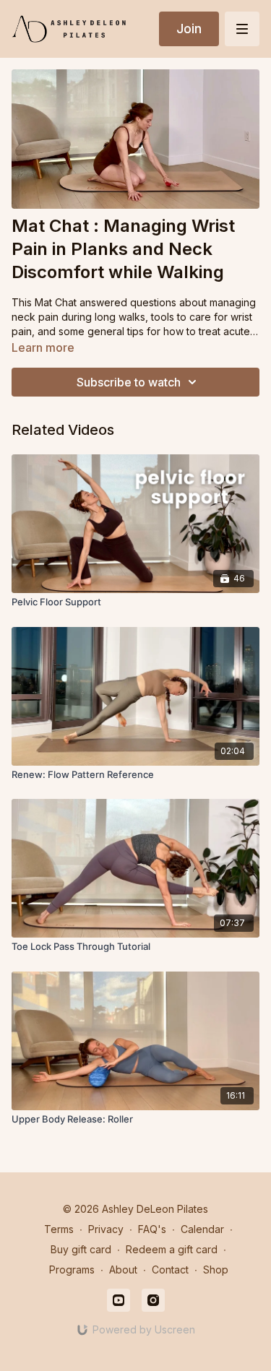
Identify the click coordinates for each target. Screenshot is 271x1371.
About (123, 1269)
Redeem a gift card (172, 1249)
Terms (59, 1229)
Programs (72, 1269)
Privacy (106, 1229)
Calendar (202, 1229)
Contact (170, 1269)
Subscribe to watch (129, 382)
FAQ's (152, 1229)
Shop (215, 1269)
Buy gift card (81, 1249)
